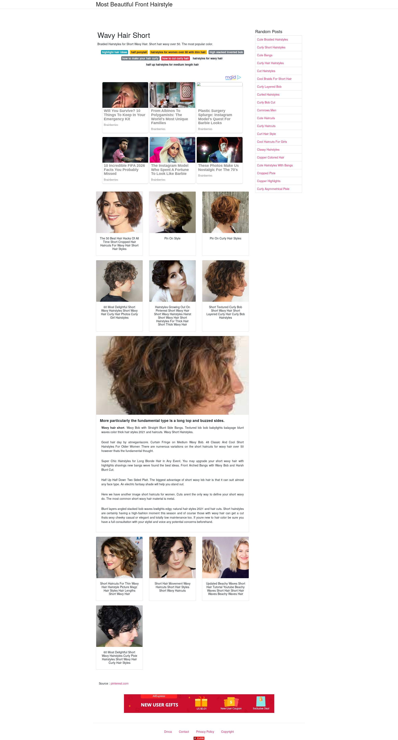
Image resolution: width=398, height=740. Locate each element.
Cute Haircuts (266, 118)
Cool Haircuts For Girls (272, 141)
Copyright (227, 731)
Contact (184, 731)
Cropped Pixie (266, 173)
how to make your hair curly (140, 58)
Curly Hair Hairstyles (270, 63)
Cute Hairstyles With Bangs (275, 165)
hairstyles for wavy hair (208, 58)
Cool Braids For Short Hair (274, 79)
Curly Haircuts (266, 126)
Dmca (168, 731)
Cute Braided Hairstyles (272, 39)
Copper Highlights (268, 181)
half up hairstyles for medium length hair (172, 64)
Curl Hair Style (266, 134)
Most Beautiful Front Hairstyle (134, 3)
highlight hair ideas (114, 52)
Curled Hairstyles (268, 94)
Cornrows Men (266, 110)
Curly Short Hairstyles (271, 47)
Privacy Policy (205, 731)
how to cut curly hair (175, 58)
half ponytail (139, 52)
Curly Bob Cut (266, 102)
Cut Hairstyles (266, 71)
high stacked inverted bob (226, 52)
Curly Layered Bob (269, 86)
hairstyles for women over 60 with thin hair (178, 52)
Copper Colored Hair (270, 157)
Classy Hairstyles (268, 149)
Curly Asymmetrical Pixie (273, 189)
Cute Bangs (264, 55)
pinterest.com (120, 683)
